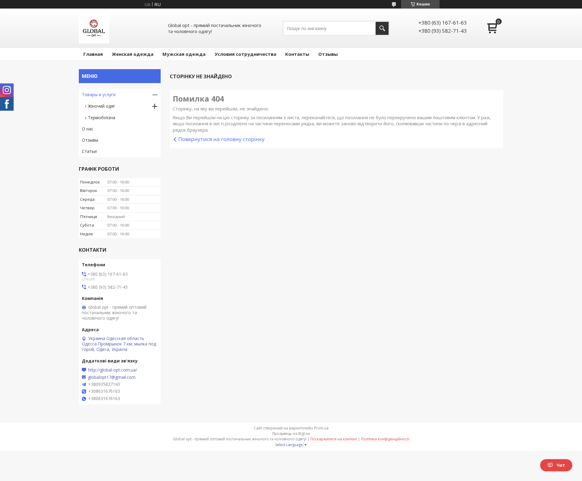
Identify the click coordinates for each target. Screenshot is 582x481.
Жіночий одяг (101, 106)
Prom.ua (321, 428)
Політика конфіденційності (385, 439)
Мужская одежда (184, 54)
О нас (87, 129)
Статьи (89, 151)
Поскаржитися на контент (333, 439)
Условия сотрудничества (245, 54)
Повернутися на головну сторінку (221, 139)
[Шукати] (382, 28)
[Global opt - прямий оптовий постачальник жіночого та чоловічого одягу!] (94, 28)
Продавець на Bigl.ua (291, 433)
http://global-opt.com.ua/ (112, 370)
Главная (93, 54)
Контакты (297, 54)
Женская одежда (132, 54)
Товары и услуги (98, 94)
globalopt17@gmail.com (111, 377)
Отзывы (328, 54)
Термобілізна (101, 117)
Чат (561, 465)
